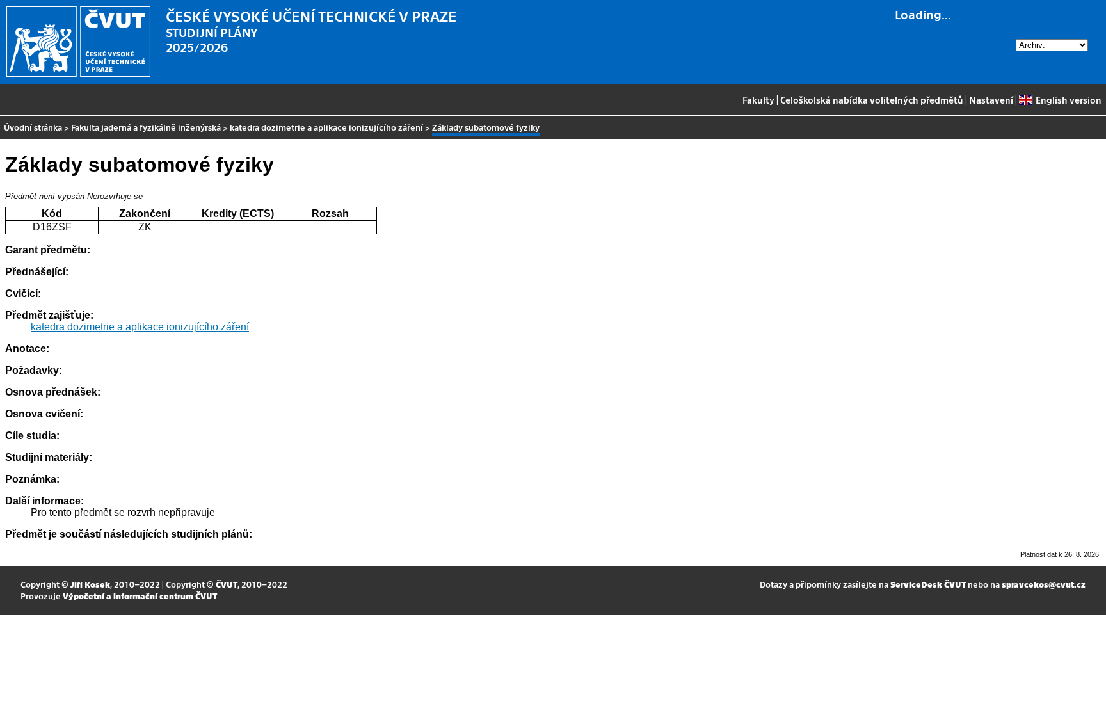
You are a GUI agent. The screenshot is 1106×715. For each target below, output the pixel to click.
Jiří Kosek (90, 584)
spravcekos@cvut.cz (1044, 584)
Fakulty (758, 100)
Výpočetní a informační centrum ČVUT (140, 595)
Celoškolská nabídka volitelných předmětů (871, 100)
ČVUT (226, 584)
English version (1068, 100)
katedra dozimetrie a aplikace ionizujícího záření (326, 127)
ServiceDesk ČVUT (928, 584)
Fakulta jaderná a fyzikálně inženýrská (146, 127)
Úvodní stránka (33, 127)
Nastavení (991, 100)
